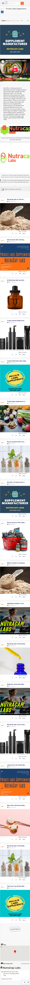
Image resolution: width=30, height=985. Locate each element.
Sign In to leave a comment (13, 189)
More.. (24, 233)
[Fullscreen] (29, 74)
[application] (15, 67)
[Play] (1, 74)
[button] (15, 67)
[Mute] (26, 74)
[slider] (13, 74)
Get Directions (25, 963)
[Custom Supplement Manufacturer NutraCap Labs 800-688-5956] (15, 40)
